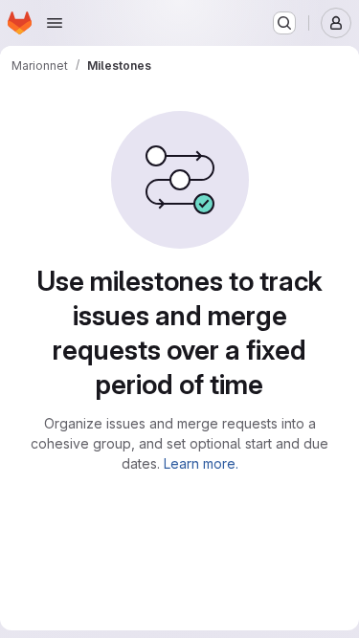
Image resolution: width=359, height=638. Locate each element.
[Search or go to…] (284, 22)
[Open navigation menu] (54, 23)
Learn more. (201, 463)
